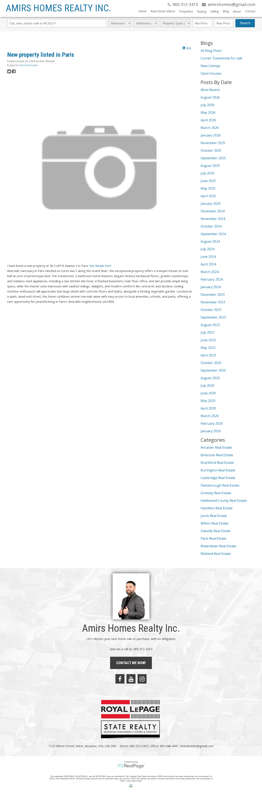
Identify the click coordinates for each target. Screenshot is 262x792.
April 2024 (208, 264)
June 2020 (208, 393)
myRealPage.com (131, 766)
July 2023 (207, 332)
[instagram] (142, 679)
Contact (250, 11)
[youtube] (131, 679)
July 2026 (207, 105)
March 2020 (210, 416)
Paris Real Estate (28, 65)
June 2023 (208, 340)
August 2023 (210, 325)
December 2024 (213, 211)
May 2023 (208, 347)
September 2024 (213, 234)
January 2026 (211, 135)
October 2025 (211, 150)
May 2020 (208, 400)
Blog (226, 11)
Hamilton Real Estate (217, 508)
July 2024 (207, 249)
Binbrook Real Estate (217, 455)
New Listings (210, 66)
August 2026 (210, 97)
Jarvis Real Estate (214, 515)
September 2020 (213, 370)
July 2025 (207, 173)
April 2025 (208, 196)
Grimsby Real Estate (216, 493)
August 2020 (210, 378)
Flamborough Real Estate (220, 485)
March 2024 (210, 272)
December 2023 (213, 294)
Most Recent (210, 90)
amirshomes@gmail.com (196, 746)
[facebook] (119, 679)
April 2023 (208, 355)
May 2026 (208, 112)
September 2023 (213, 317)
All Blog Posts (211, 50)
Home (142, 11)
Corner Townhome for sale (221, 58)
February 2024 (212, 279)
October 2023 (211, 309)
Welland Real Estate (216, 553)
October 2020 (211, 363)
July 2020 (207, 385)
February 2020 (212, 423)
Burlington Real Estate (218, 470)
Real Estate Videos (163, 11)
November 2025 (213, 143)
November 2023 (213, 302)
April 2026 (208, 120)
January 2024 (211, 287)
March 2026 (210, 127)
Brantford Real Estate (217, 462)
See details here (100, 266)
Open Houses (211, 73)
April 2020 (208, 408)
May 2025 (208, 188)
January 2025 (211, 203)
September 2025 (213, 158)
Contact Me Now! (131, 663)
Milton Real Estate (214, 523)
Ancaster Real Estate (216, 447)
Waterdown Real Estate (218, 546)
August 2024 (210, 241)
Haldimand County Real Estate (224, 500)
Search (245, 23)
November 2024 (213, 218)
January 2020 (211, 431)
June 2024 (208, 256)
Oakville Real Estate (215, 531)
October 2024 (211, 226)
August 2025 (210, 165)
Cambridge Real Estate (218, 478)
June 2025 (208, 181)
